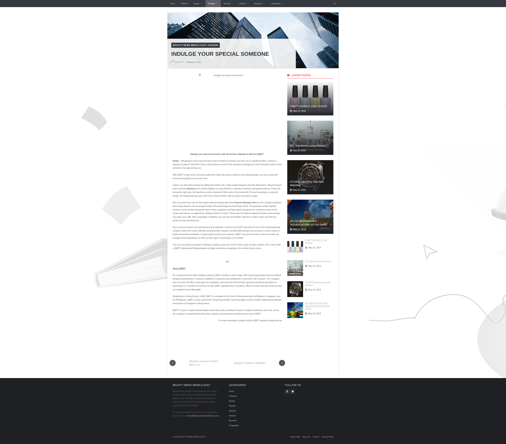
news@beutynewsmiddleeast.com (203, 416)
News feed (295, 437)
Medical (242, 3)
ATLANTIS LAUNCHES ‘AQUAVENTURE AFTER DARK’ (317, 306)
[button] (335, 3)
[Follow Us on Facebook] (287, 391)
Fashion (211, 3)
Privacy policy (327, 437)
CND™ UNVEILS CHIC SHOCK (308, 106)
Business (258, 3)
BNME (181, 62)
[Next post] (282, 363)
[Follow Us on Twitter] (293, 391)
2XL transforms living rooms (307, 145)
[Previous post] (173, 363)
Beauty (196, 3)
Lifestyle (227, 3)
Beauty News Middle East (189, 45)
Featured (184, 3)
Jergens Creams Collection (249, 362)
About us (306, 437)
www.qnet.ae (276, 320)
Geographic (276, 3)
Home (172, 3)
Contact (316, 437)
